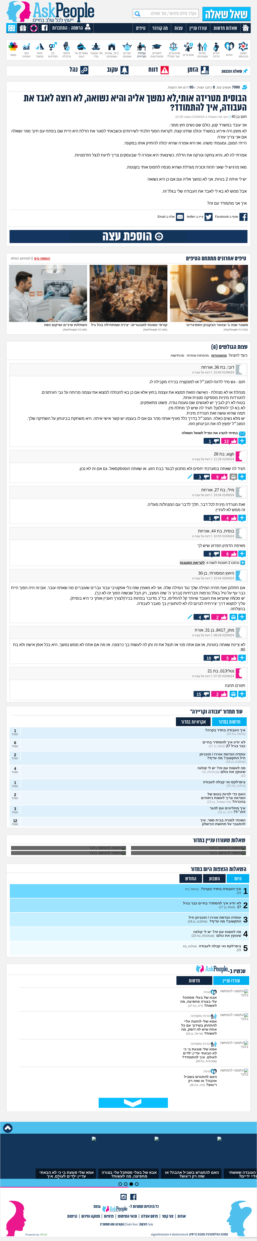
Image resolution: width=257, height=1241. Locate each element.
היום (237, 879)
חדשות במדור (229, 722)
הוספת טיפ (42, 258)
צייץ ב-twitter (195, 216)
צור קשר (167, 1216)
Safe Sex (132, 1224)
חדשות (194, 981)
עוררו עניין (231, 981)
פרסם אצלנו (149, 1216)
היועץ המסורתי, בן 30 (216, 573)
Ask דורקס (146, 1224)
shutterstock (180, 1234)
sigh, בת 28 (224, 454)
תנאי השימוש (127, 1216)
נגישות (72, 1216)
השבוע (214, 879)
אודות (181, 1216)
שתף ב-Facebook (226, 216)
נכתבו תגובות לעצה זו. (210, 563)
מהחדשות (177, 355)
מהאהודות (219, 355)
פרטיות (109, 1216)
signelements (160, 1234)
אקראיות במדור (193, 722)
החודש (190, 879)
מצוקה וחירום (90, 1216)
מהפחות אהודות (198, 355)
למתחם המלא (21, 258)
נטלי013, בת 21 (221, 671)
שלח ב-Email (166, 216)
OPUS (43, 1234)
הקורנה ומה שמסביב (112, 1224)
